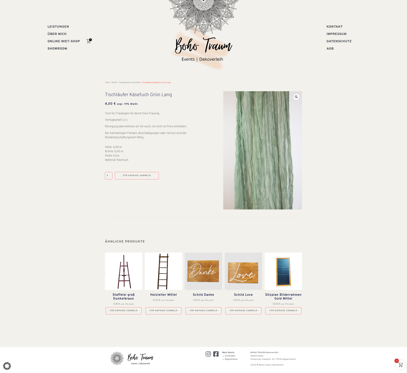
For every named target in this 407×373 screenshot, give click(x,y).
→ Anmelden (228, 356)
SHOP (114, 83)
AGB (330, 49)
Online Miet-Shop (64, 41)
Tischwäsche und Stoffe (129, 83)
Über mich (57, 34)
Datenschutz (339, 41)
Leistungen (58, 27)
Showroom (57, 49)
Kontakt (335, 27)
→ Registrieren (230, 359)
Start (107, 83)
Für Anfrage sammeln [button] (124, 311)
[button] (296, 97)
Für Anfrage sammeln (137, 176)
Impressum (337, 34)
